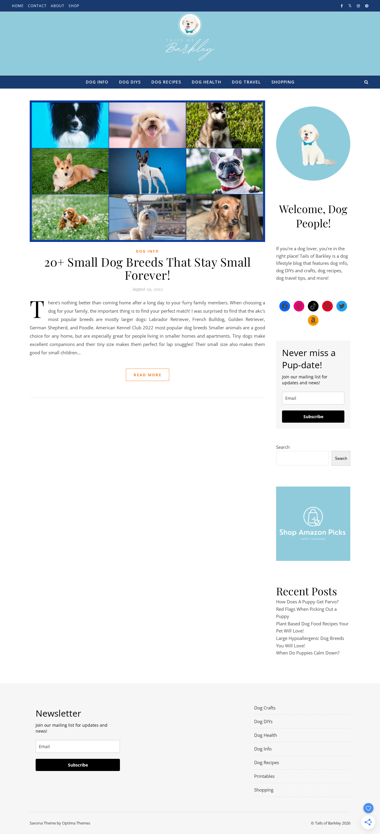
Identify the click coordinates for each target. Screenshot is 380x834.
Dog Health (206, 82)
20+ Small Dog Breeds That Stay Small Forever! (147, 268)
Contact (37, 5)
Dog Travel (246, 82)
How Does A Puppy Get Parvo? (307, 602)
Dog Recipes (166, 82)
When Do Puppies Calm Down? (307, 653)
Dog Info (97, 82)
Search (283, 447)
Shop (74, 5)
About (57, 5)
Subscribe (313, 416)
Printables (264, 776)
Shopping (282, 82)
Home (18, 5)
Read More (148, 374)
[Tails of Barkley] (190, 36)
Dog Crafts (265, 708)
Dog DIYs (130, 82)
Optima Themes (76, 823)
